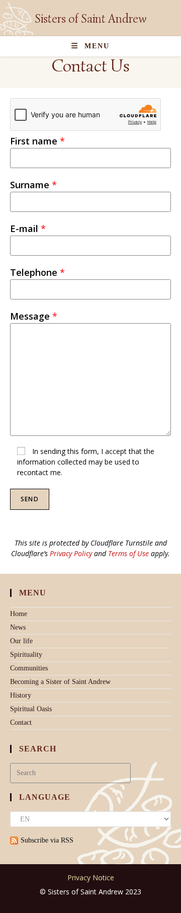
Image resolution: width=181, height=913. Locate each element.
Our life (21, 641)
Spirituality (26, 654)
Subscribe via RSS (47, 840)
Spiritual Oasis (31, 709)
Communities (29, 668)
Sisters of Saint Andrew (90, 18)
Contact (21, 722)
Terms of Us (126, 553)
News (18, 627)
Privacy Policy (71, 553)
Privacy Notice (90, 877)
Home (18, 614)
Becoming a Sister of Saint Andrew (60, 682)
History (20, 695)
